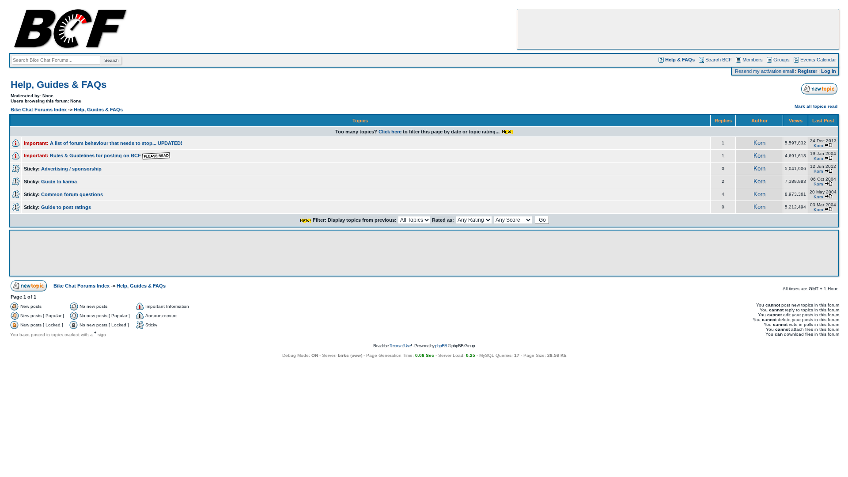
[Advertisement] (678, 29)
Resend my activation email (764, 71)
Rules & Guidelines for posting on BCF (96, 155)
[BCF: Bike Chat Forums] (70, 46)
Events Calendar (818, 59)
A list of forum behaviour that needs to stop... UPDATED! (116, 143)
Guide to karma (59, 181)
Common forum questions (72, 194)
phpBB (441, 345)
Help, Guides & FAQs (58, 84)
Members (752, 59)
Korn (759, 143)
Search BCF (718, 59)
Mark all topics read (816, 106)
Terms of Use (400, 345)
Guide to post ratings (66, 207)
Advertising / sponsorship (71, 168)
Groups (781, 59)
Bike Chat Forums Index (39, 109)
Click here (390, 131)
